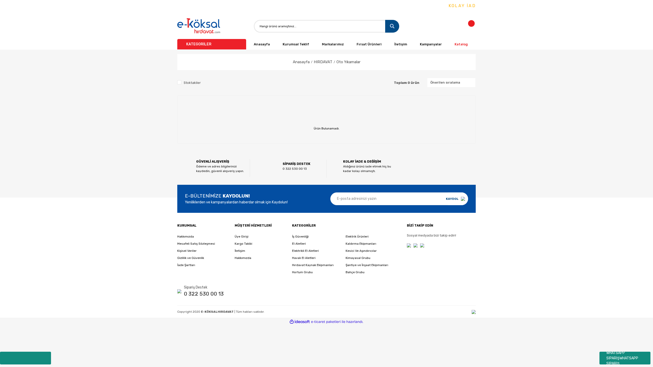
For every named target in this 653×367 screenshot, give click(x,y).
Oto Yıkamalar (348, 62)
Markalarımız (333, 44)
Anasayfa (262, 44)
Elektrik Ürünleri (357, 236)
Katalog (461, 44)
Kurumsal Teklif (296, 44)
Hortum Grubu (302, 272)
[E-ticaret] (326, 322)
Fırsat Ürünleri (369, 44)
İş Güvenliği (300, 236)
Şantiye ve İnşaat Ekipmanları (367, 265)
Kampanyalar (431, 44)
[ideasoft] (300, 321)
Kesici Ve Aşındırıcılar (361, 251)
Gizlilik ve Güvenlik (190, 258)
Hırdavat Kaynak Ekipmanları (313, 265)
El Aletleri (299, 243)
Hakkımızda (185, 236)
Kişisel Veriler (187, 251)
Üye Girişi (241, 236)
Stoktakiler (192, 83)
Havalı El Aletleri (304, 258)
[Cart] (474, 26)
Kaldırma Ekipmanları (361, 243)
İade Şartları (186, 265)
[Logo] (199, 26)
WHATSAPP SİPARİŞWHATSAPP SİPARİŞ (622, 358)
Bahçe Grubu (355, 272)
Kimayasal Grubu (358, 258)
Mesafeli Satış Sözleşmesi (196, 243)
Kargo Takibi (243, 243)
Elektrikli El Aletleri (305, 251)
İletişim (400, 44)
